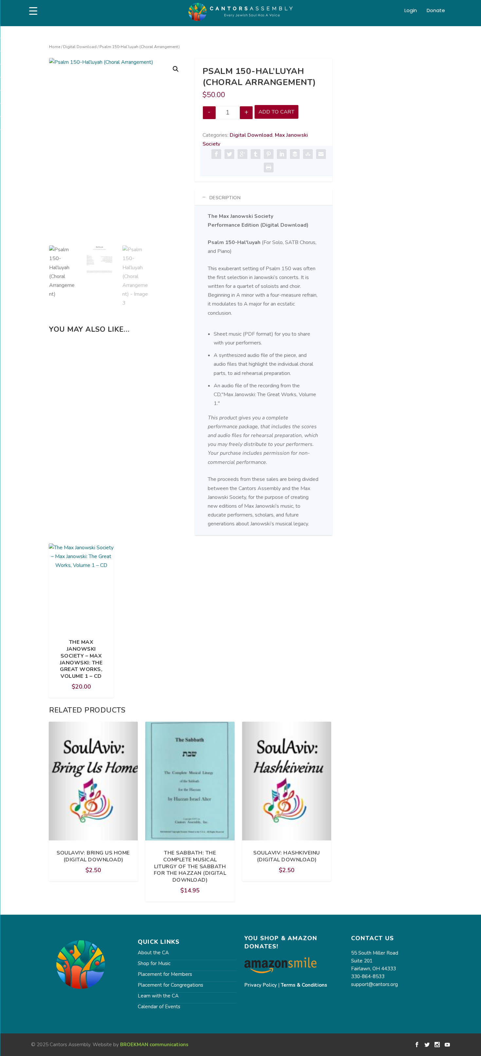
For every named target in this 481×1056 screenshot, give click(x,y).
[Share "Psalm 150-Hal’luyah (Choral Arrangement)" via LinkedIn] (282, 154)
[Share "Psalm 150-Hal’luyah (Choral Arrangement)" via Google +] (242, 154)
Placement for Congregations (170, 985)
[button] (176, 69)
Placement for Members (165, 974)
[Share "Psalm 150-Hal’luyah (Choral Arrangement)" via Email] (321, 154)
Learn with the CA (158, 996)
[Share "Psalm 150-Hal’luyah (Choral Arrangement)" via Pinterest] (269, 154)
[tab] (263, 197)
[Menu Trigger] (33, 11)
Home (54, 46)
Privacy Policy (260, 985)
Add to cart (276, 111)
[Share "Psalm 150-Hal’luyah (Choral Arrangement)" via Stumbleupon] (308, 154)
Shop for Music (154, 963)
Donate (436, 11)
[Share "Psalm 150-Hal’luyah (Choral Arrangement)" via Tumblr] (255, 154)
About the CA (153, 952)
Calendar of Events (159, 1006)
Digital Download (80, 46)
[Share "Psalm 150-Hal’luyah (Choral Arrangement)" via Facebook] (216, 154)
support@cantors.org (374, 984)
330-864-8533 (367, 976)
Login (410, 11)
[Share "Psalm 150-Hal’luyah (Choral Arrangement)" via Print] (269, 168)
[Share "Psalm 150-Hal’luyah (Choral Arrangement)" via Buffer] (295, 154)
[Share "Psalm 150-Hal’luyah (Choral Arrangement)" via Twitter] (229, 154)
